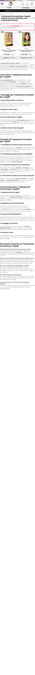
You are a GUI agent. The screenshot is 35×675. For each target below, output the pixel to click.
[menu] (2, 4)
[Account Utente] (22, 4)
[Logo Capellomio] (10, 3)
